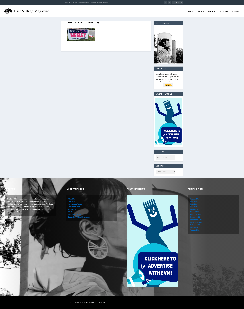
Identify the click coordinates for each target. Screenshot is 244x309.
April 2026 (194, 209)
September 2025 (196, 227)
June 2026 (193, 204)
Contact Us (72, 209)
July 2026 (193, 201)
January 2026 (195, 217)
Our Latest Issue (74, 214)
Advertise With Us (75, 204)
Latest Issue (224, 11)
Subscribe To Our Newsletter (79, 217)
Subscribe (236, 11)
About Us (71, 199)
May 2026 (193, 207)
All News (212, 11)
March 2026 (194, 212)
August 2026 (194, 199)
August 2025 (194, 230)
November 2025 (196, 222)
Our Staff (71, 201)
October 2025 (195, 225)
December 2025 (196, 220)
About (190, 11)
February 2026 (195, 214)
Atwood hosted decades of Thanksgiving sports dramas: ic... (91, 3)
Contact (201, 11)
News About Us (74, 207)
